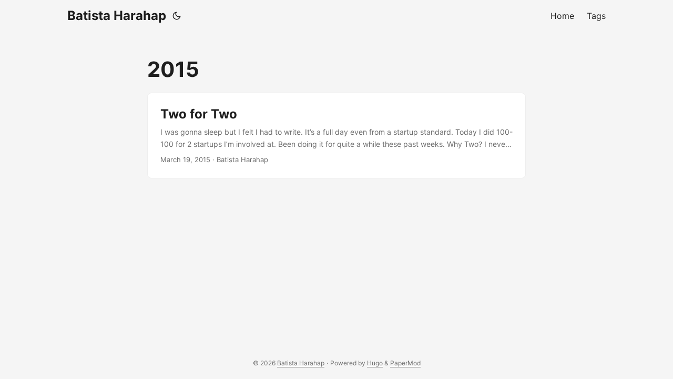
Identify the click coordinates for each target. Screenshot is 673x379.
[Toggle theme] (176, 16)
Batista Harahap (116, 15)
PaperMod (405, 363)
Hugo (375, 363)
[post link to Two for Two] (336, 135)
